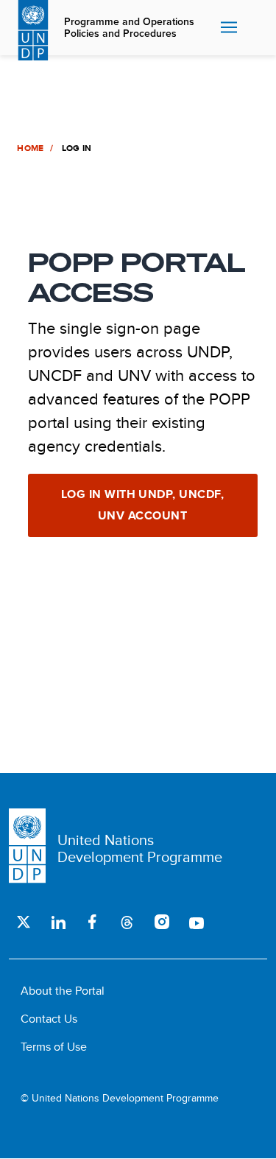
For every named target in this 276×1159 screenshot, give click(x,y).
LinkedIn (57, 921)
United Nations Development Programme (139, 848)
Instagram (161, 921)
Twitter (23, 921)
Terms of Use (54, 1046)
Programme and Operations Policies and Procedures (129, 28)
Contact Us (49, 1018)
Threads (126, 921)
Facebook (92, 921)
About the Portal (63, 990)
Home (30, 148)
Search (254, 28)
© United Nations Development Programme (120, 1098)
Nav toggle (229, 28)
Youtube (196, 921)
